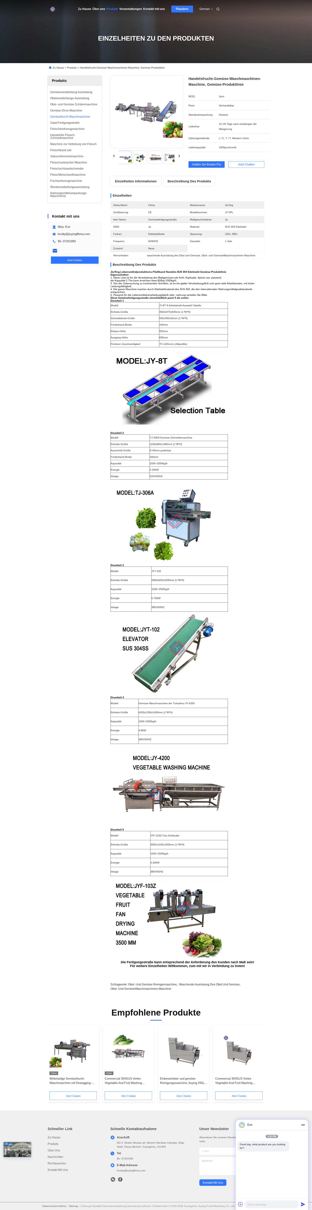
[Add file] (240, 1204)
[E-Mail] (55, 251)
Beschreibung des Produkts (189, 181)
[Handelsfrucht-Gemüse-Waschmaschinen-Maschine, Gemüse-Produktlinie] (146, 112)
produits (53, 1143)
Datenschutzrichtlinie (54, 1206)
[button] (54, 1059)
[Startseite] (53, 9)
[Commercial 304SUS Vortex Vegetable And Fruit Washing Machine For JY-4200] (128, 1051)
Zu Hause (84, 8)
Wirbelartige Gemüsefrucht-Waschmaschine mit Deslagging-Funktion (70, 1081)
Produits (112, 8)
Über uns (98, 8)
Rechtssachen (57, 1163)
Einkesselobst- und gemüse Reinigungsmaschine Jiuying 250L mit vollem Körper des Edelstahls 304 (182, 1081)
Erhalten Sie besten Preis (206, 164)
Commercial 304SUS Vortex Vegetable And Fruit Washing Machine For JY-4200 (123, 1081)
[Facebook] (120, 1180)
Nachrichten (55, 1156)
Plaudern (182, 8)
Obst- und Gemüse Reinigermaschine (152, 984)
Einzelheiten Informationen (136, 181)
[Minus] (303, 1125)
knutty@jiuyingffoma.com (74, 234)
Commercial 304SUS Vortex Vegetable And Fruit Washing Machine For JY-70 (233, 1081)
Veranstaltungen (130, 8)
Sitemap (73, 1206)
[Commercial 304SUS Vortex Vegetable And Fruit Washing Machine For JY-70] (239, 1051)
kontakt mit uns (213, 1182)
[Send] (303, 1204)
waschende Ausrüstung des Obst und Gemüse (209, 984)
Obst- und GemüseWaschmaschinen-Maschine (140, 988)
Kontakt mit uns (154, 8)
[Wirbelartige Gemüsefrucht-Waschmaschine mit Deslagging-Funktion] (73, 1051)
